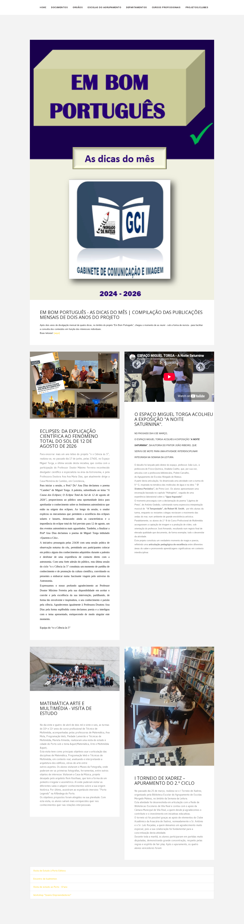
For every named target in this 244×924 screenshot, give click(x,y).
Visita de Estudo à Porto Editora (49, 827)
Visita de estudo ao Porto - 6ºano (50, 843)
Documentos (59, 7)
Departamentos (136, 7)
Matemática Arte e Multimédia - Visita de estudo (66, 708)
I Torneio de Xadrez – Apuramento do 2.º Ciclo (164, 661)
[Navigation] (212, 5)
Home (43, 7)
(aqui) (57, 333)
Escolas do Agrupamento (104, 7)
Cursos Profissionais (166, 7)
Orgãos (78, 7)
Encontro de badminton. (45, 835)
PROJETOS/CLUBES (197, 7)
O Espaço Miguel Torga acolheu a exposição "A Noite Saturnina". (173, 419)
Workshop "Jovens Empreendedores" (52, 851)
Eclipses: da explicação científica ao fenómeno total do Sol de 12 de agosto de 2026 (69, 438)
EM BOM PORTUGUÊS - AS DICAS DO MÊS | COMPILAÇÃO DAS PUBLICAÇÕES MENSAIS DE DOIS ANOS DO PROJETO (121, 314)
